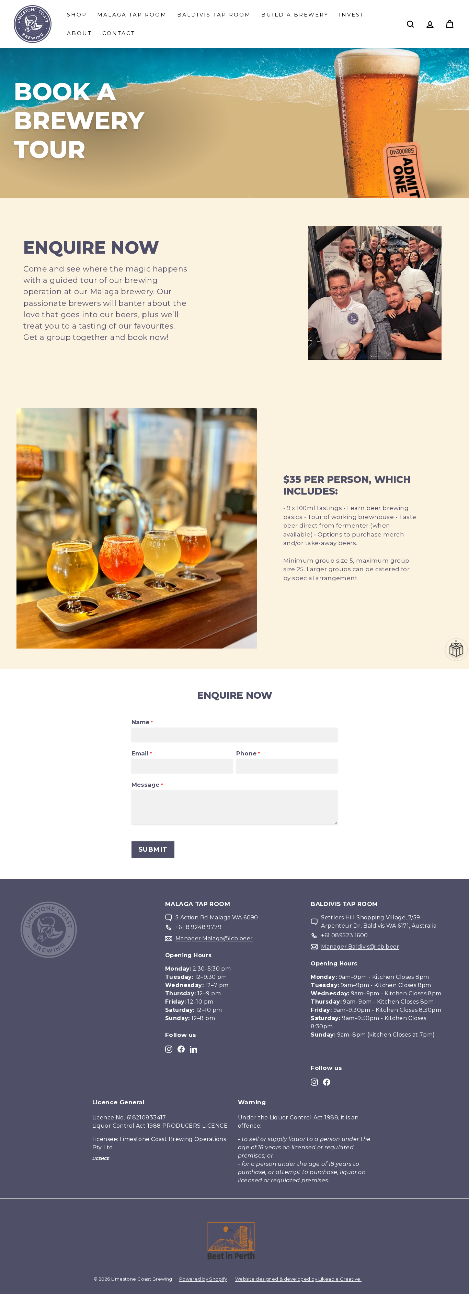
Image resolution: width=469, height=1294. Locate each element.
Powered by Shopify (203, 1279)
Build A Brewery (295, 14)
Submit (153, 849)
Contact (118, 33)
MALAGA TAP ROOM (132, 14)
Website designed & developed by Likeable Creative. (298, 1279)
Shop (77, 14)
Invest (351, 14)
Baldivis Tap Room (214, 14)
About (79, 33)
